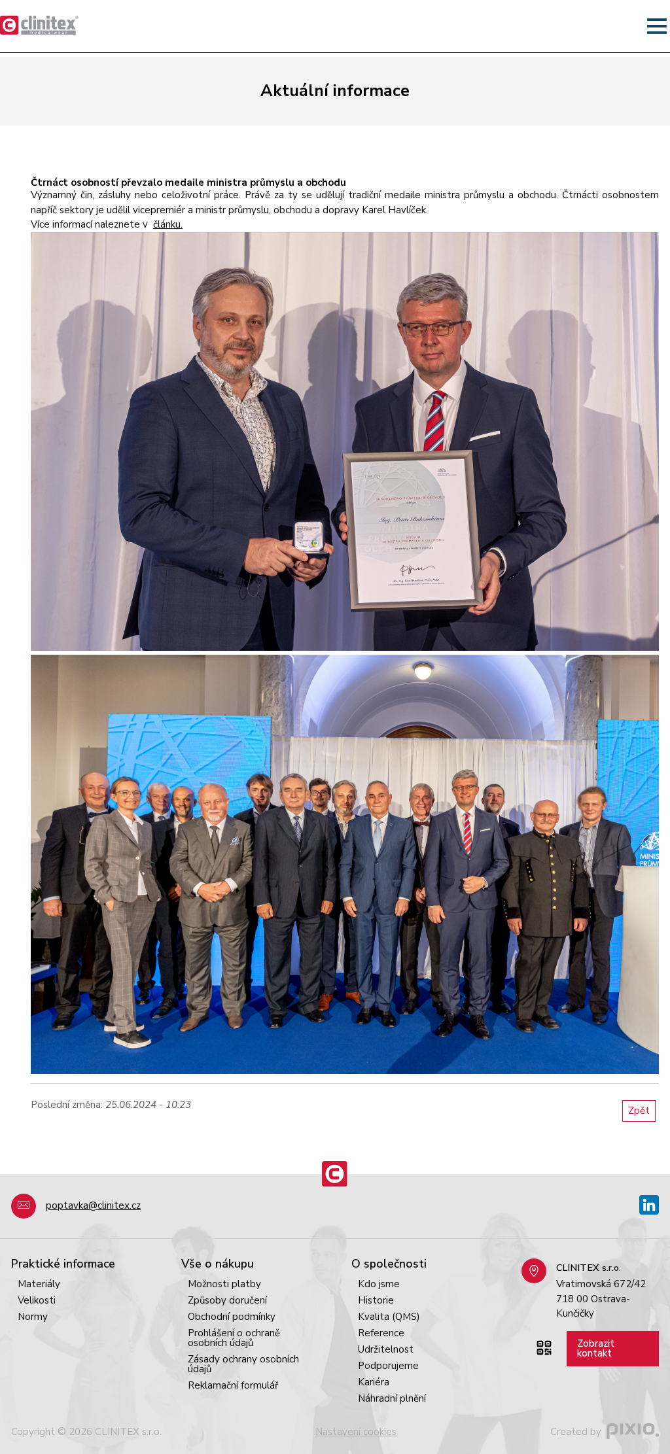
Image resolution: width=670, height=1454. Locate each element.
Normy (33, 1316)
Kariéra (373, 1382)
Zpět (639, 1110)
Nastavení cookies (356, 1431)
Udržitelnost (386, 1349)
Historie (376, 1300)
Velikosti (37, 1300)
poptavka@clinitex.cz (93, 1205)
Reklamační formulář (233, 1385)
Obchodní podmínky (231, 1316)
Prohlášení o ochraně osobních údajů (234, 1337)
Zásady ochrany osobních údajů (243, 1364)
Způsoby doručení (227, 1300)
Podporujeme (388, 1365)
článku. (168, 224)
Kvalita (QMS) (389, 1316)
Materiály (39, 1283)
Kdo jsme (379, 1283)
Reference (381, 1333)
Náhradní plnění (392, 1398)
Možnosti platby (224, 1283)
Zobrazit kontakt (595, 1348)
